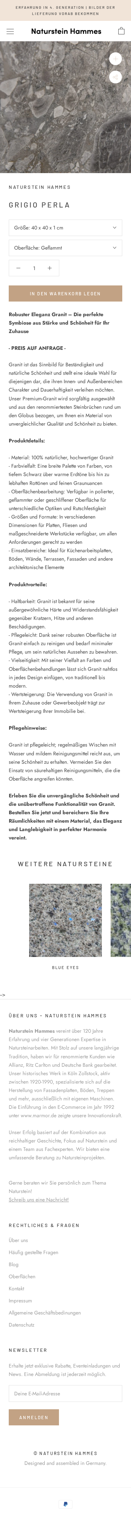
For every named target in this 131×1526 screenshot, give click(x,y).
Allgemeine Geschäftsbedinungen (45, 1312)
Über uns (18, 1240)
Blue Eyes (65, 967)
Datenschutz (21, 1324)
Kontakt (16, 1288)
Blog (14, 1264)
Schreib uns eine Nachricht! (39, 1199)
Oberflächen (22, 1276)
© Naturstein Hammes (65, 1453)
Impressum (20, 1300)
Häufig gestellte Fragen (33, 1252)
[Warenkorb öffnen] (121, 31)
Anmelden (33, 1417)
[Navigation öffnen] (10, 31)
